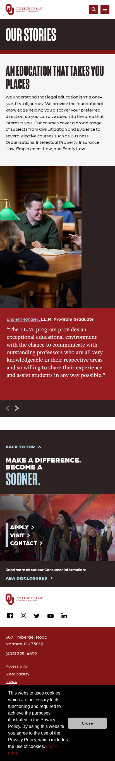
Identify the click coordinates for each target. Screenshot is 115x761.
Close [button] (87, 723)
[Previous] (7, 408)
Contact (23, 542)
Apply (19, 526)
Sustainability (17, 673)
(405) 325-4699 (21, 653)
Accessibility (17, 666)
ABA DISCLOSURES (26, 577)
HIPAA (11, 681)
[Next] (16, 408)
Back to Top (20, 446)
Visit (17, 535)
